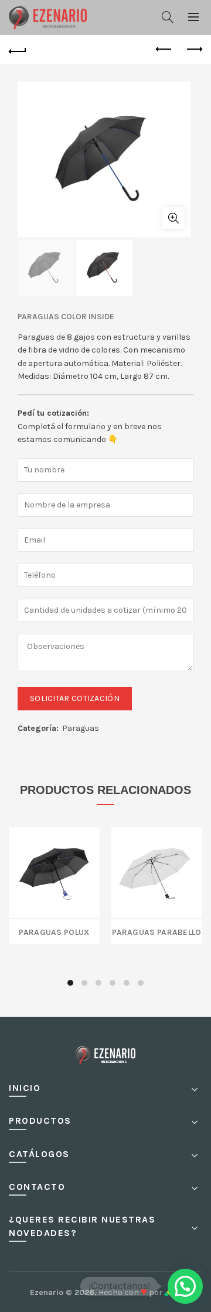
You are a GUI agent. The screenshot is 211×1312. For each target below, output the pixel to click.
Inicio (24, 1087)
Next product (193, 49)
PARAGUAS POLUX (54, 931)
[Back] (17, 49)
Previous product (164, 49)
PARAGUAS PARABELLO (156, 931)
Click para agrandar (173, 218)
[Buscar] (167, 17)
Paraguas (80, 728)
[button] (185, 1286)
